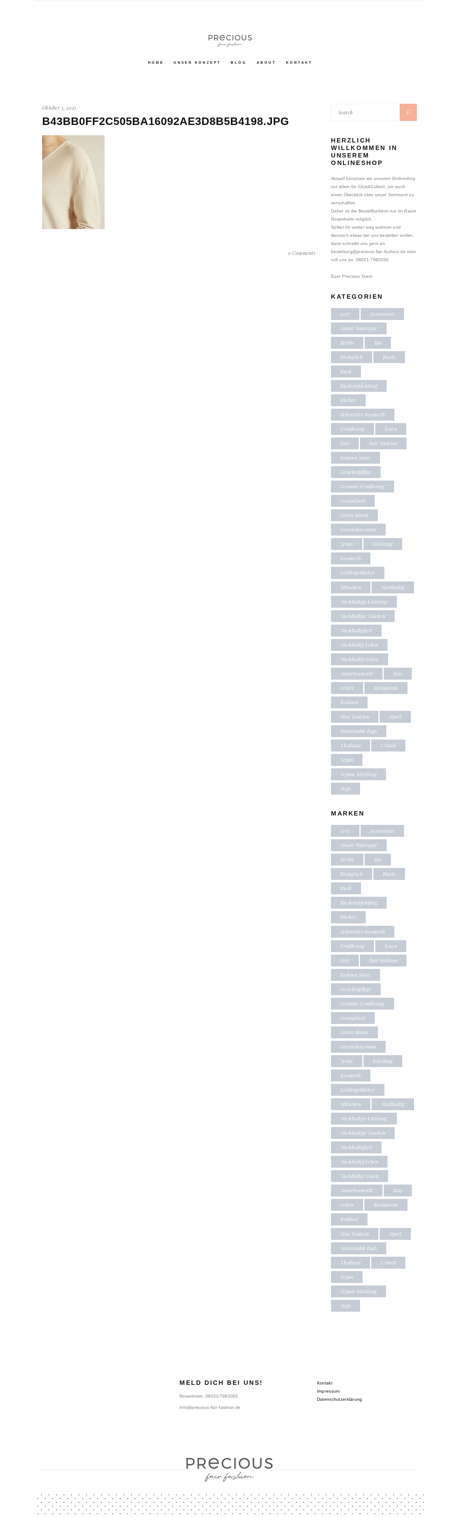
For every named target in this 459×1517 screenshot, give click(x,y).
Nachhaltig (393, 587)
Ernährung (352, 429)
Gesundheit (352, 500)
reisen (347, 688)
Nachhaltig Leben (359, 644)
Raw (398, 673)
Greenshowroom (358, 529)
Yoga (345, 788)
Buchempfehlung (358, 385)
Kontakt (325, 1382)
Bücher (348, 400)
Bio (378, 342)
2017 (345, 314)
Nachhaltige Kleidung (363, 601)
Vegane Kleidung (358, 774)
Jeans (346, 544)
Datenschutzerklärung (339, 1399)
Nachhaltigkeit (356, 630)
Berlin (347, 342)
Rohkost (349, 702)
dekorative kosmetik (362, 414)
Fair (344, 443)
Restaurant (386, 688)
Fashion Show (355, 457)
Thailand (350, 745)
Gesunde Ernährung (362, 486)
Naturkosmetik (356, 673)
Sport (395, 716)
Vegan (346, 759)
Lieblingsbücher (357, 572)
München (350, 587)
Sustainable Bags (358, 731)
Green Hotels (354, 515)
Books (389, 357)
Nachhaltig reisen (359, 659)
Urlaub (388, 745)
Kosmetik (350, 558)
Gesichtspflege (355, 472)
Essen (391, 429)
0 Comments (301, 253)
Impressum (328, 1391)
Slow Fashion (354, 716)
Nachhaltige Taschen (362, 616)
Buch (346, 371)
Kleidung (382, 544)
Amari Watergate (358, 328)
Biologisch (351, 357)
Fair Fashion (383, 443)
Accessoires (382, 314)
